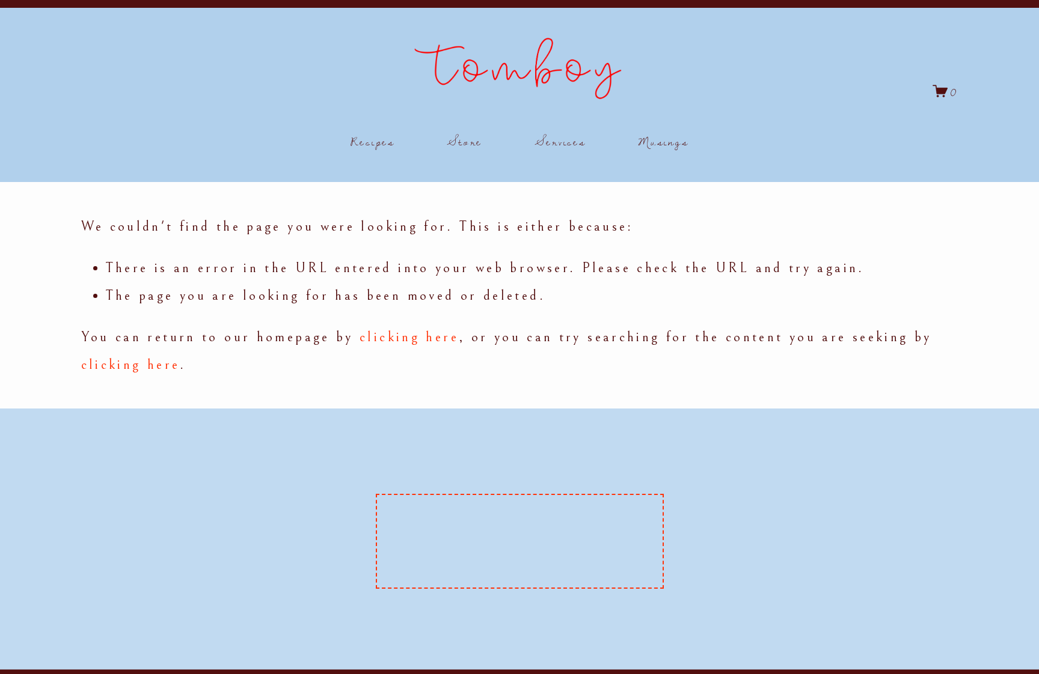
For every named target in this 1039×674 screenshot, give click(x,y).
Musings (663, 141)
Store (464, 141)
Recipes (373, 141)
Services (560, 141)
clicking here (409, 337)
